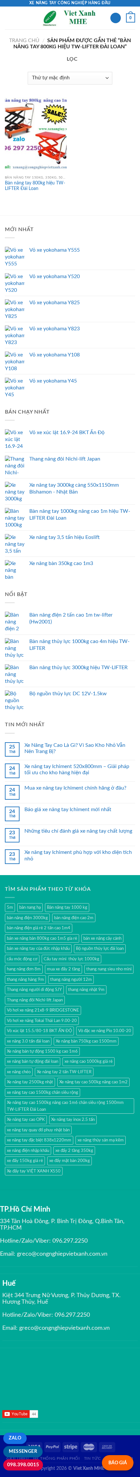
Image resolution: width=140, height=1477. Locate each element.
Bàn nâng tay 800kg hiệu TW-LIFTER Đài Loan (35, 186)
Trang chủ (24, 40)
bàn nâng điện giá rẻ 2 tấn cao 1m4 (38, 928)
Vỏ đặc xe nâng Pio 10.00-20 (104, 1031)
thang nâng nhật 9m (86, 990)
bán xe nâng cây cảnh (102, 938)
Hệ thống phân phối (56, 1458)
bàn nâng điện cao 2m (73, 918)
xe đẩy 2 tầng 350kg (74, 1151)
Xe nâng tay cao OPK (26, 1120)
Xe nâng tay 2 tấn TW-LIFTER (64, 1072)
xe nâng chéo (19, 1072)
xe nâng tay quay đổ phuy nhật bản (38, 1130)
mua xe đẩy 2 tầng (63, 969)
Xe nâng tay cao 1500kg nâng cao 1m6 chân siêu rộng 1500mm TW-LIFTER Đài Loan (65, 1106)
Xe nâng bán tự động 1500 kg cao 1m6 (42, 1051)
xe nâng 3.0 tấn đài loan (28, 1041)
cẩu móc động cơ (22, 959)
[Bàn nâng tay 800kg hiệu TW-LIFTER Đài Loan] (36, 135)
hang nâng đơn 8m (24, 969)
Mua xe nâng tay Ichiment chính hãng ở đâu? (75, 788)
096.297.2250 (70, 1241)
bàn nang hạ (30, 907)
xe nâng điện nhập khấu (28, 1151)
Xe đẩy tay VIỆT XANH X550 (34, 1171)
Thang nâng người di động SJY (34, 990)
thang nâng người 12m (71, 980)
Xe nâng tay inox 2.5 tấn (73, 1120)
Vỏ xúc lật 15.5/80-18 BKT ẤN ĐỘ (39, 1031)
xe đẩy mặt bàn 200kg (69, 1161)
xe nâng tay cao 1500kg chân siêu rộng (42, 1092)
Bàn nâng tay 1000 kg (67, 907)
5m (10, 907)
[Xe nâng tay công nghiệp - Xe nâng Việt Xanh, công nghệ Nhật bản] (70, 18)
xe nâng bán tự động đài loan (32, 1061)
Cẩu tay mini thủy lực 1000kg (71, 959)
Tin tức (92, 1458)
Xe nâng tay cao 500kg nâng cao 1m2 (93, 1082)
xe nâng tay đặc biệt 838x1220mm (39, 1140)
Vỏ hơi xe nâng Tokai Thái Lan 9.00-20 (42, 1021)
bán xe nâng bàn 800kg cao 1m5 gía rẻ (42, 938)
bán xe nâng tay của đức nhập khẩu (38, 949)
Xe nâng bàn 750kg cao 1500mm (86, 1041)
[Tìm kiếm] (115, 18)
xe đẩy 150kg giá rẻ (25, 1161)
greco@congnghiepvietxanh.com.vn (62, 1254)
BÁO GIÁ (117, 1462)
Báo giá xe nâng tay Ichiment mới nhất (67, 809)
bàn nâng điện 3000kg (27, 918)
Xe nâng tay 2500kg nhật (30, 1082)
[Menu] (9, 18)
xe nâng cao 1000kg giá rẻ (88, 1061)
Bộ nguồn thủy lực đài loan (100, 949)
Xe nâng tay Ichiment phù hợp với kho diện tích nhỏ (78, 855)
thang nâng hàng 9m (25, 980)
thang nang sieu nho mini (109, 969)
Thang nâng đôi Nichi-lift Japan (35, 1000)
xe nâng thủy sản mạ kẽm (100, 1140)
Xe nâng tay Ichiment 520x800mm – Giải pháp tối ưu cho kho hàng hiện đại (76, 769)
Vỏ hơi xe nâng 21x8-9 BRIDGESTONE (43, 1010)
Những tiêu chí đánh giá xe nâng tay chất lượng (78, 831)
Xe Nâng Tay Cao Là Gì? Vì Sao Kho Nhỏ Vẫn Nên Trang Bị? (74, 748)
